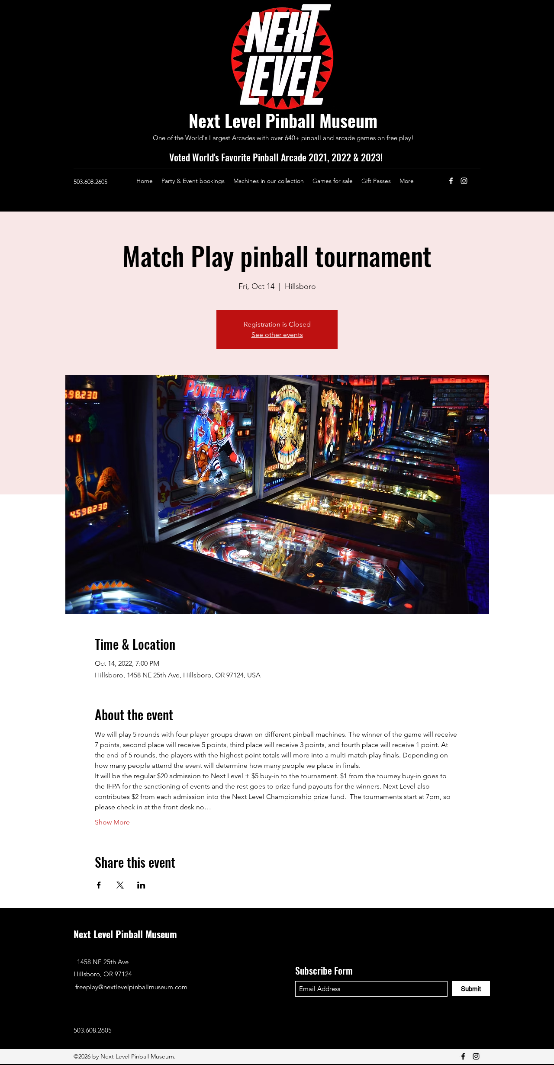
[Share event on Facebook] (99, 885)
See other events (277, 334)
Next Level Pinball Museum (283, 120)
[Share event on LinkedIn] (141, 885)
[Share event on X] (120, 885)
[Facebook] (451, 180)
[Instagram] (464, 180)
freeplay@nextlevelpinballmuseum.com (131, 987)
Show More (112, 822)
